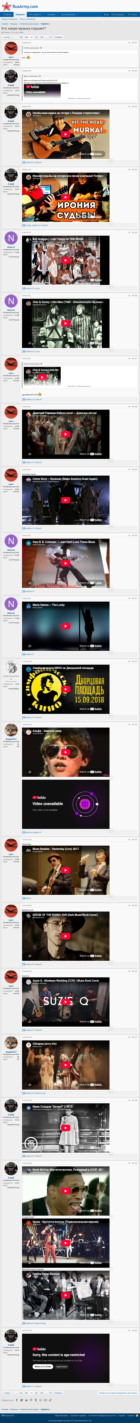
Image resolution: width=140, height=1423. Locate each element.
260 (31, 37)
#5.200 (134, 1330)
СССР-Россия (14, 257)
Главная (7, 14)
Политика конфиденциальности (102, 1415)
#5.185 (134, 232)
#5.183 (134, 106)
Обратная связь (61, 1415)
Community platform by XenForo (70, 1421)
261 (36, 37)
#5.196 (134, 971)
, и (37, 225)
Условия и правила (78, 1415)
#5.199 (134, 1163)
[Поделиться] (129, 42)
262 (41, 37)
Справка (121, 1415)
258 (21, 37)
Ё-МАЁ (11, 85)
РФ (18, 746)
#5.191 (134, 598)
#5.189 (134, 469)
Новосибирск (13, 688)
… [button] (16, 37)
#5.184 (134, 169)
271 (50, 37)
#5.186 (134, 295)
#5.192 (134, 661)
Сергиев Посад (13, 95)
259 (26, 37)
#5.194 (134, 839)
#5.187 (134, 358)
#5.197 (134, 1037)
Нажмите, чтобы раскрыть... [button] (80, 98)
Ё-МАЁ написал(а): (31, 48)
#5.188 (134, 406)
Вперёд (58, 37)
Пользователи (68, 14)
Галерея (51, 14)
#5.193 (134, 724)
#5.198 (134, 1100)
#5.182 (134, 71)
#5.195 (134, 905)
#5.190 (134, 535)
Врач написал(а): (31, 76)
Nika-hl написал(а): (32, 364)
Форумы (20, 14)
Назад (7, 37)
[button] (43, 14)
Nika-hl (11, 247)
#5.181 (134, 42)
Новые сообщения (9, 19)
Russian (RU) (9, 1415)
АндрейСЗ (11, 739)
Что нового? (35, 14)
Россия (16, 64)
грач (11, 57)
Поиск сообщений (27, 19)
